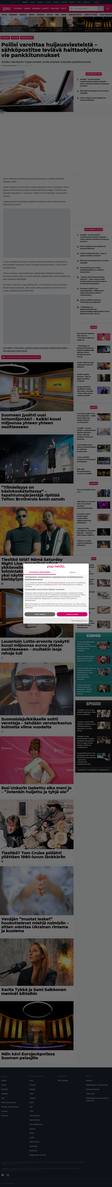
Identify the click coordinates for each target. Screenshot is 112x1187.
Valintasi (72, 572)
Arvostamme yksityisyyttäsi (39, 572)
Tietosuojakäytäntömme (79, 621)
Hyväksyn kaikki (72, 614)
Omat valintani (40, 614)
